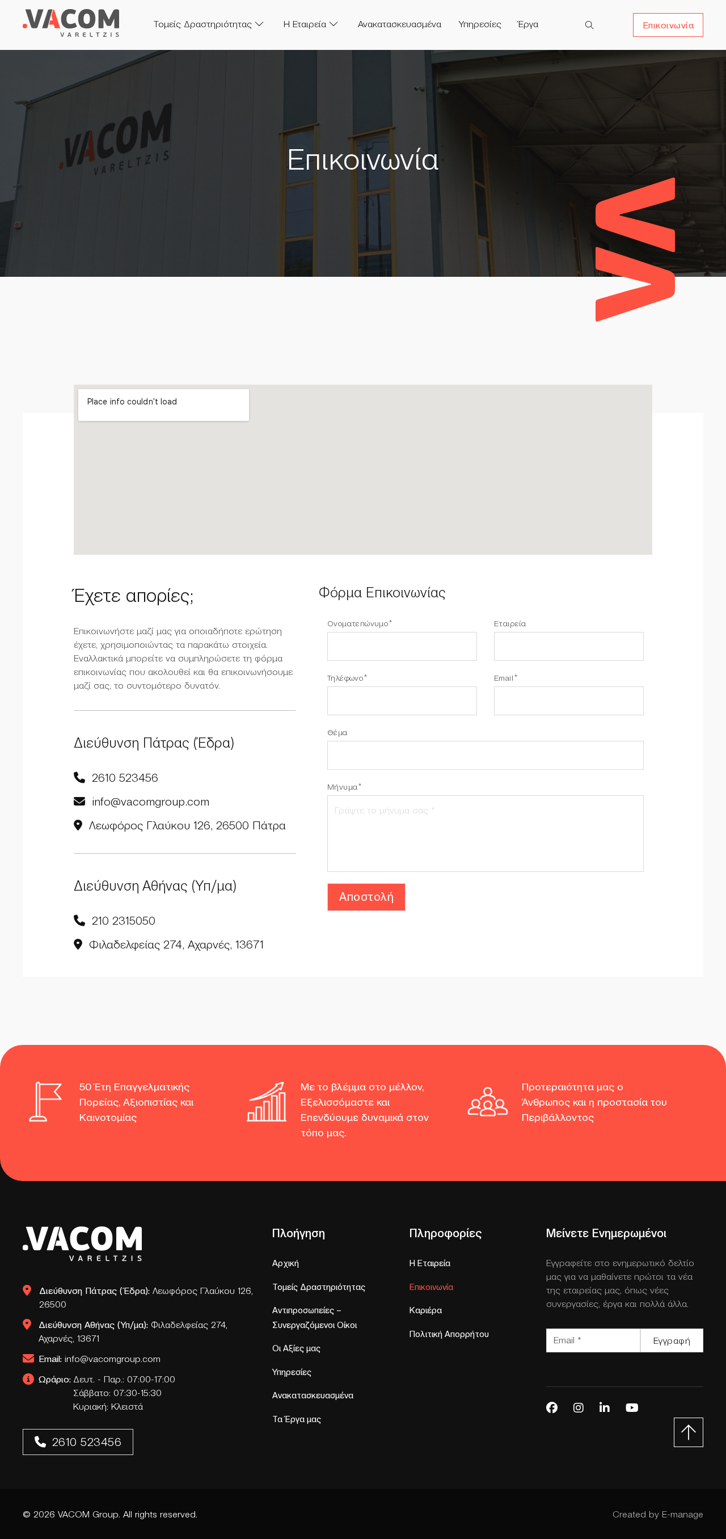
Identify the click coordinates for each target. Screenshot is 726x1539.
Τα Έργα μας (296, 1419)
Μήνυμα (342, 787)
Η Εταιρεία (305, 23)
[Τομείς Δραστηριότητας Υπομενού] (265, 23)
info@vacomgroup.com (100, 1358)
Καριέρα (426, 1310)
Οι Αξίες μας (296, 1348)
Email (503, 678)
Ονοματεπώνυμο (357, 623)
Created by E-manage (658, 1514)
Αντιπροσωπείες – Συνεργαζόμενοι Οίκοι (314, 1317)
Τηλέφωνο (345, 678)
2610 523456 (87, 1442)
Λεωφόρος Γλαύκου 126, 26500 (146, 1297)
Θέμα (337, 732)
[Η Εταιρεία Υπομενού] (339, 23)
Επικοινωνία (668, 25)
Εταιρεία (510, 623)
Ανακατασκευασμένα (399, 23)
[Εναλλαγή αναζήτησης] (590, 25)
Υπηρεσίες (479, 23)
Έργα (528, 23)
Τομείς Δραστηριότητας (203, 23)
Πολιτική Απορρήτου (449, 1334)
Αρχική (285, 1263)
